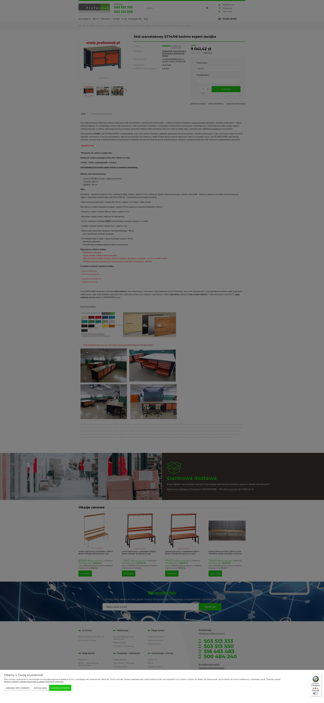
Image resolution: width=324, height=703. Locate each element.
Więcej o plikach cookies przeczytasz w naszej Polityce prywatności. (34, 681)
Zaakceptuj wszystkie (60, 688)
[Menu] (319, 676)
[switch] (315, 693)
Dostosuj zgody (40, 688)
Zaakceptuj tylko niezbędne (17, 688)
